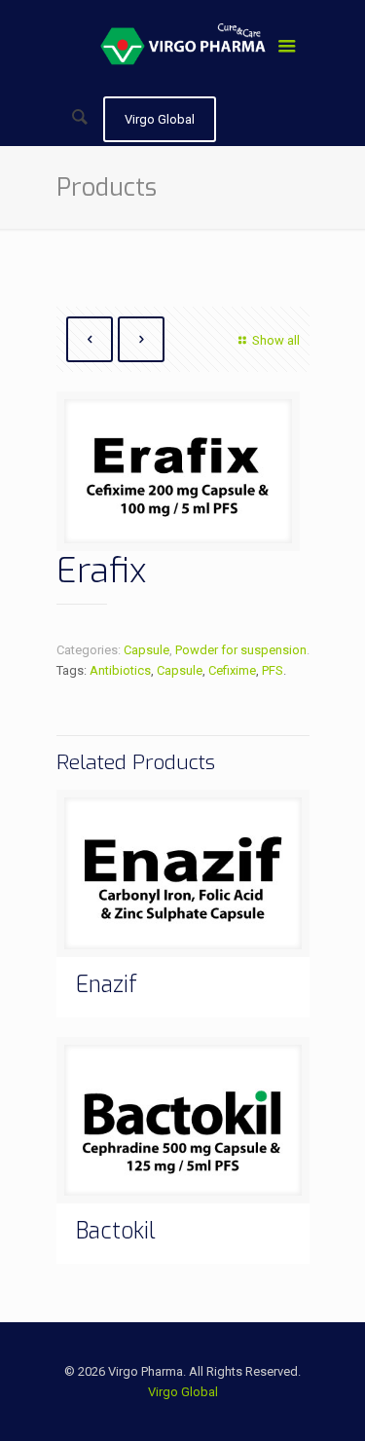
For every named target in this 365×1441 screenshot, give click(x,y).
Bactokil (116, 1231)
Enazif (106, 985)
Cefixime (232, 670)
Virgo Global (183, 1392)
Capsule (146, 650)
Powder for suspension (241, 650)
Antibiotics (120, 670)
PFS (272, 670)
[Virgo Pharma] (183, 49)
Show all (275, 340)
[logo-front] (178, 478)
